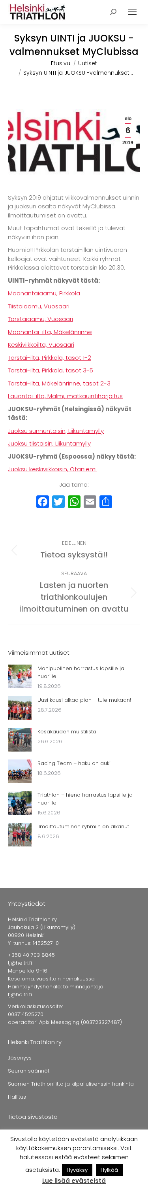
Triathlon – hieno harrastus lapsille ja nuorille (85, 799)
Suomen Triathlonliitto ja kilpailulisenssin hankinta (71, 1084)
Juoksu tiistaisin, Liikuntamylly (49, 443)
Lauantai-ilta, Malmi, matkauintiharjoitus (65, 396)
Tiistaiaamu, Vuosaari (38, 306)
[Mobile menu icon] (132, 12)
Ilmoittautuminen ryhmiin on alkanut (83, 826)
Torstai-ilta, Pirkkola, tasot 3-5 (50, 370)
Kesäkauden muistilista (66, 731)
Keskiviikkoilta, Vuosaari (41, 344)
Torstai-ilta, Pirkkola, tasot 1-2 (49, 357)
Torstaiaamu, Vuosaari (40, 319)
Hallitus (17, 1097)
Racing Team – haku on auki (74, 763)
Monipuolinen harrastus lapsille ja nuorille (80, 672)
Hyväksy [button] (77, 1170)
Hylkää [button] (109, 1170)
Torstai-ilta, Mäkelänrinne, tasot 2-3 (59, 383)
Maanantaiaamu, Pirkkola (44, 293)
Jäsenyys (20, 1058)
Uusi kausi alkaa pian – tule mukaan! (84, 700)
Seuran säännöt (28, 1071)
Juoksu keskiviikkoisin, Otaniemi (52, 469)
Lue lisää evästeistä (74, 1181)
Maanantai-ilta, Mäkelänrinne (50, 332)
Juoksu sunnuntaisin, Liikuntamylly (56, 431)
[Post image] (20, 676)
